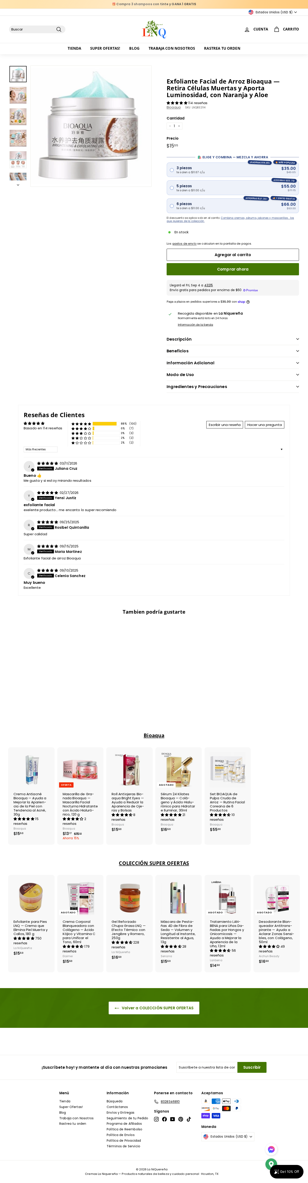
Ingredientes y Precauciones (197, 386)
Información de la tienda (195, 324)
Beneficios (177, 351)
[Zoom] (91, 126)
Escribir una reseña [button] (225, 424)
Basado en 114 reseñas (43, 428)
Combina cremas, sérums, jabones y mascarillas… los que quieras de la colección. (230, 219)
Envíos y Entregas (121, 1112)
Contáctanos (117, 1107)
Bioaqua (174, 107)
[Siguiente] (18, 183)
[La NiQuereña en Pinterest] (180, 1119)
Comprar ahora (232, 269)
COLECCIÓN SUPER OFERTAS (154, 863)
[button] (177, 103)
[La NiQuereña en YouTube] (172, 1119)
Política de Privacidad (124, 1140)
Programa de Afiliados (124, 1123)
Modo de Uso (180, 374)
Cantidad (175, 118)
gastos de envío (184, 243)
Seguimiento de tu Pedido (127, 1118)
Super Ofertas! (105, 48)
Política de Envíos (121, 1135)
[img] (48, 463)
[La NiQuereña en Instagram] (156, 1119)
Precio (173, 138)
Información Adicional (190, 363)
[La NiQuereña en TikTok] (188, 1119)
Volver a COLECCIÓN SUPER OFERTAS (157, 1008)
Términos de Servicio (123, 1146)
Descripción (179, 339)
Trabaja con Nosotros (172, 48)
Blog (134, 48)
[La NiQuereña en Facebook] (164, 1119)
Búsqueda (114, 1101)
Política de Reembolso (124, 1129)
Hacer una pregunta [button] (264, 424)
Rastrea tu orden (222, 48)
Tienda (74, 48)
